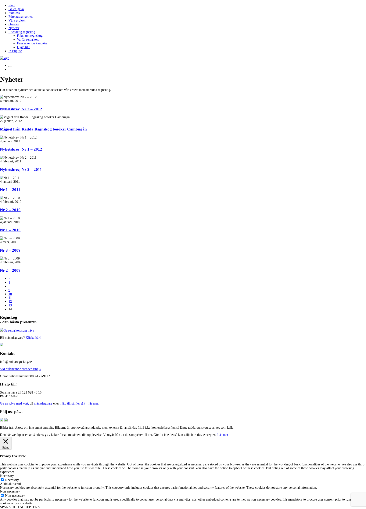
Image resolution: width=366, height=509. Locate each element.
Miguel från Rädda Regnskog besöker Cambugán (43, 129)
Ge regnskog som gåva (18, 330)
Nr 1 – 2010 (10, 230)
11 (10, 297)
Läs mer (222, 434)
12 (10, 301)
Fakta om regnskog (30, 35)
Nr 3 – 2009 (10, 250)
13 (10, 305)
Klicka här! (33, 337)
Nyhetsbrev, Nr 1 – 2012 (21, 149)
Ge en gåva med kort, (14, 403)
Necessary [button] (7, 475)
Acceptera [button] (209, 434)
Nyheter (13, 28)
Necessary (12, 480)
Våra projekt (16, 20)
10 (10, 294)
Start (11, 5)
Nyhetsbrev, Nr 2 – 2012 (21, 109)
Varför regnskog (28, 39)
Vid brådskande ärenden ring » (20, 369)
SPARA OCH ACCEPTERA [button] (20, 507)
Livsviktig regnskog (21, 32)
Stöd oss (14, 13)
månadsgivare (43, 403)
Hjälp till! (23, 47)
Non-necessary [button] (10, 491)
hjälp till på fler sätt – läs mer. (79, 403)
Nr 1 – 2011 (10, 189)
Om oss (13, 24)
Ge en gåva (16, 9)
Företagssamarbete (20, 16)
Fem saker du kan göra (32, 43)
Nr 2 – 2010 (10, 210)
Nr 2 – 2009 (10, 270)
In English (15, 51)
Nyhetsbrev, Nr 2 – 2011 (21, 169)
